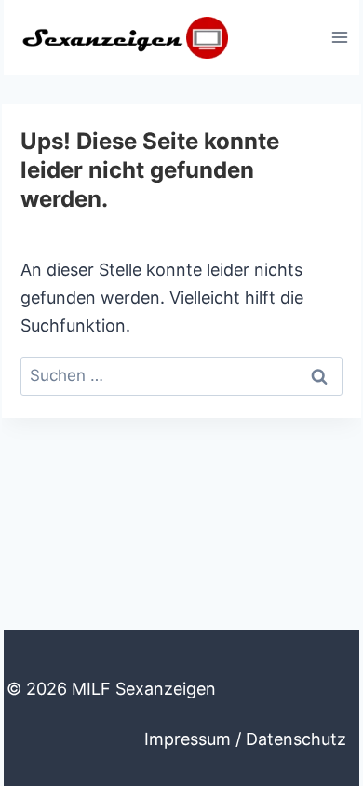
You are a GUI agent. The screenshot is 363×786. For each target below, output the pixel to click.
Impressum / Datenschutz (245, 739)
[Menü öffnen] (339, 36)
